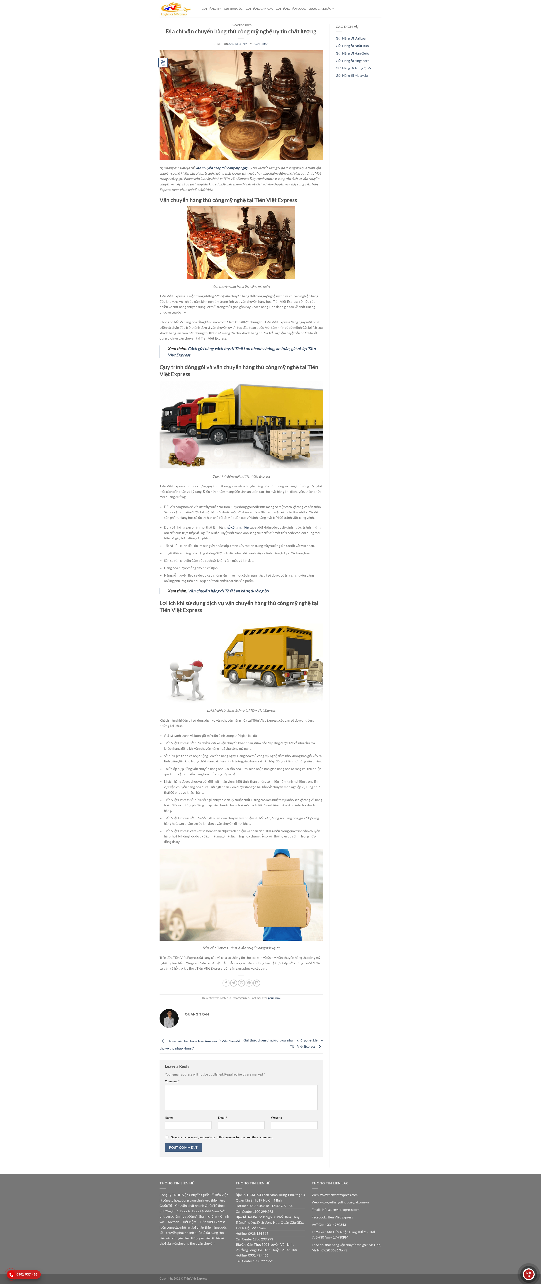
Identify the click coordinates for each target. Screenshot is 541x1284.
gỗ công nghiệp (238, 527)
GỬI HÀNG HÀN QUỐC (291, 8)
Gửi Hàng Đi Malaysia (352, 75)
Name (170, 1117)
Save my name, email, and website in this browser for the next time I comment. (222, 1137)
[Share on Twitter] (233, 983)
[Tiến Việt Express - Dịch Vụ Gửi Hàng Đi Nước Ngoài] (177, 9)
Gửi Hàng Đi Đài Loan (351, 38)
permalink (274, 998)
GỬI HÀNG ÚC (233, 8)
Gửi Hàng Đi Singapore (352, 61)
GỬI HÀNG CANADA (259, 8)
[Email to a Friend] (241, 983)
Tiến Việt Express (340, 1217)
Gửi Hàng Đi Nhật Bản (352, 46)
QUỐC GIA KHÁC (320, 8)
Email (222, 1117)
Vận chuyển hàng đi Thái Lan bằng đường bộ (228, 590)
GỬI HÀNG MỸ (211, 8)
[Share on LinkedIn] (256, 983)
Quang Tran (261, 43)
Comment (172, 1081)
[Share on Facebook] (226, 983)
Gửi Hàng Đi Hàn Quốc (352, 53)
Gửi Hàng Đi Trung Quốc (354, 68)
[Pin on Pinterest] (249, 983)
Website (276, 1117)
